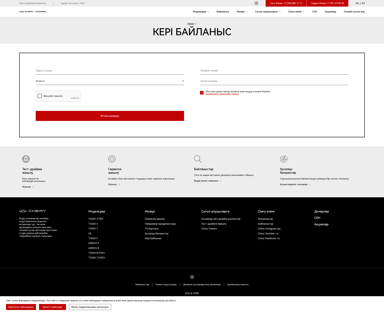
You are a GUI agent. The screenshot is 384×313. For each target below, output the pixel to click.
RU (357, 3)
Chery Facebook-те (269, 238)
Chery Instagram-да (269, 228)
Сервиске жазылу (155, 218)
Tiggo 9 (93, 238)
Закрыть (214, 295)
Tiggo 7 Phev (96, 257)
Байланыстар (265, 223)
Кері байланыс (153, 238)
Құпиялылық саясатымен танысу (222, 94)
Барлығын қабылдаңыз (21, 307)
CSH (317, 218)
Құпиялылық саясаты (238, 284)
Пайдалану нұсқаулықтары (160, 223)
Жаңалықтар (265, 218)
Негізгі (191, 24)
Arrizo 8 (93, 248)
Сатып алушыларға (215, 211)
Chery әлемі (266, 211)
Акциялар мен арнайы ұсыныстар (220, 218)
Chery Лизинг (209, 228)
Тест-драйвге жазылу (213, 223)
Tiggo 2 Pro (95, 218)
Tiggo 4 (93, 223)
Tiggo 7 (93, 228)
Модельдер (96, 211)
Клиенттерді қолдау (166, 284)
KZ (363, 3)
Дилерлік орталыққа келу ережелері (202, 284)
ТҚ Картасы (151, 228)
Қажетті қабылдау (52, 307)
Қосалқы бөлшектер (156, 233)
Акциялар (321, 224)
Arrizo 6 (93, 243)
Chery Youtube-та (268, 233)
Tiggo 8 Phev (96, 252)
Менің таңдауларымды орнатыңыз (90, 307)
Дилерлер (321, 211)
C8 (89, 233)
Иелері (150, 211)
